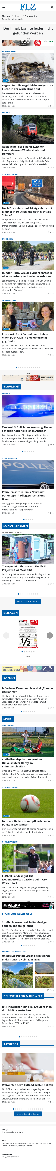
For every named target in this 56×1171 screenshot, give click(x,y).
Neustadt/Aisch (9, 458)
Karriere (21, 1132)
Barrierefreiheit (45, 1143)
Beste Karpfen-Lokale (12, 19)
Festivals (16, 16)
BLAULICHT (11, 386)
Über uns (14, 1132)
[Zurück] (6, 635)
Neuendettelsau (10, 174)
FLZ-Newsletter (30, 16)
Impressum (6, 1132)
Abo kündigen (34, 1143)
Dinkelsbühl (8, 725)
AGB (4, 1141)
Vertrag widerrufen (25, 1146)
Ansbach (6, 112)
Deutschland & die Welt (23, 996)
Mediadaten (7, 1154)
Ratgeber (10, 1044)
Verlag (4, 1129)
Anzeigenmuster (13, 1157)
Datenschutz (23, 1143)
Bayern (9, 677)
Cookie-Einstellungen (9, 1146)
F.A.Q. (4, 1157)
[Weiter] (50, 635)
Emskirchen (7, 239)
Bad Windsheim (9, 51)
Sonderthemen (15, 525)
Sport (8, 718)
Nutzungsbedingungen (10, 1143)
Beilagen (10, 613)
